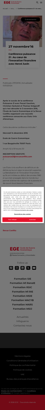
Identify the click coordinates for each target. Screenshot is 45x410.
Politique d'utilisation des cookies (23, 210)
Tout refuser (12, 219)
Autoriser (32, 219)
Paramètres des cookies (22, 214)
